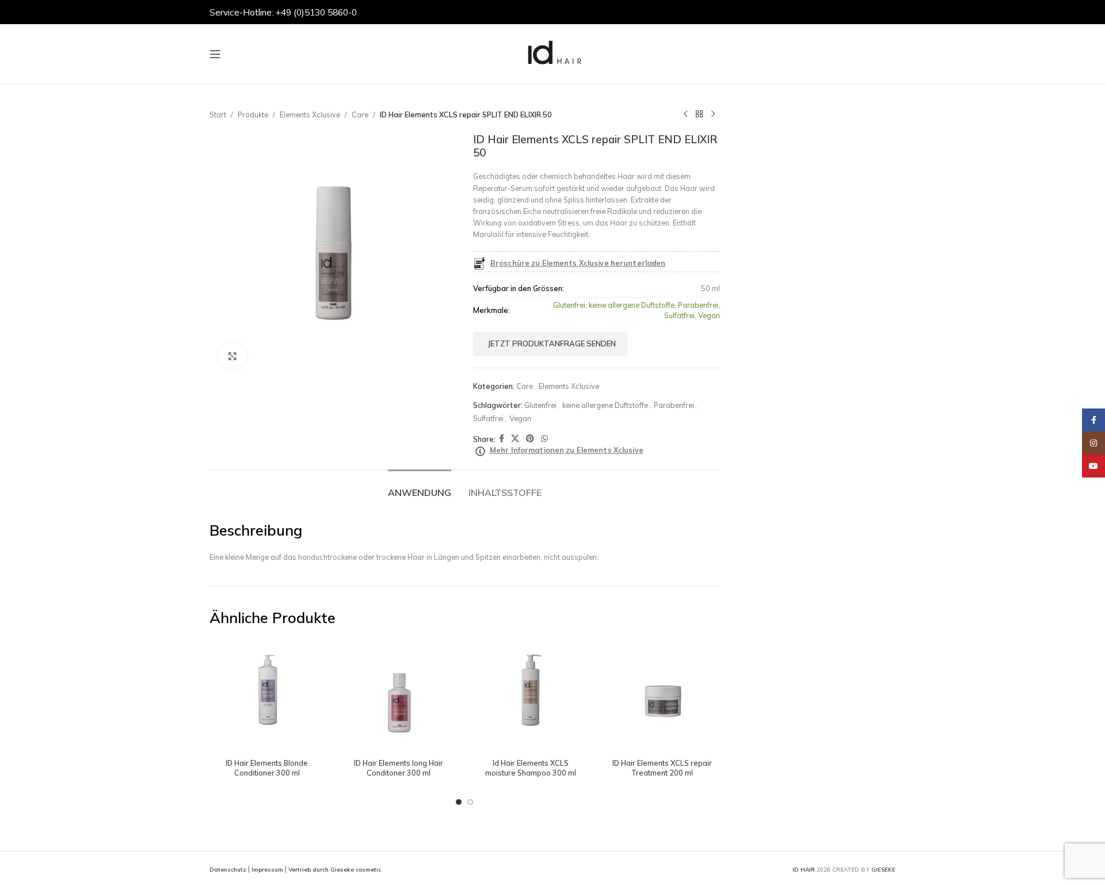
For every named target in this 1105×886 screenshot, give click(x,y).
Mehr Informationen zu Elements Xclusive (566, 450)
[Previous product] (685, 114)
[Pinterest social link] (530, 438)
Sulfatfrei (488, 418)
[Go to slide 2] (470, 802)
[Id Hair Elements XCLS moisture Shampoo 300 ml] (530, 695)
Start (217, 114)
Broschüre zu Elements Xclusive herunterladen (578, 263)
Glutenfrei (540, 405)
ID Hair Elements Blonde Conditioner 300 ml (267, 768)
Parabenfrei (674, 405)
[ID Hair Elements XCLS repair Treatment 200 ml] (662, 695)
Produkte (253, 114)
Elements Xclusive (310, 114)
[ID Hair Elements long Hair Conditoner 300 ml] (398, 695)
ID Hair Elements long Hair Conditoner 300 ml (398, 768)
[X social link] (515, 438)
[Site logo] (552, 53)
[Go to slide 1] (459, 802)
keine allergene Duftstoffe (605, 405)
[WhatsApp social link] (544, 438)
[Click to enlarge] (232, 356)
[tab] (419, 487)
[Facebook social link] (502, 438)
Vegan (520, 418)
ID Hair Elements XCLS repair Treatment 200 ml (662, 768)
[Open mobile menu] (215, 54)
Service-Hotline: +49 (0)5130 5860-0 (283, 12)
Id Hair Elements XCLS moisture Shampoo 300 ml (530, 768)
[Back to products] (699, 114)
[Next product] (713, 114)
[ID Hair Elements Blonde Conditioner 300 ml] (266, 695)
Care (360, 114)
